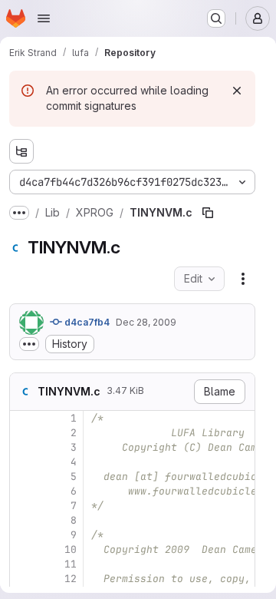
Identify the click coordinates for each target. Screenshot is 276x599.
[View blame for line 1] (23, 418)
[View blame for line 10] (23, 549)
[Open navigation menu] (43, 18)
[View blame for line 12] (23, 578)
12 (70, 578)
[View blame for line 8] (23, 520)
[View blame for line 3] (23, 447)
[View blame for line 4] (23, 462)
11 (70, 564)
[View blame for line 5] (23, 476)
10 (70, 549)
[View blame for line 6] (23, 491)
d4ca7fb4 (86, 322)
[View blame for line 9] (23, 535)
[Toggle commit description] (29, 344)
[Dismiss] (237, 90)
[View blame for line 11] (23, 564)
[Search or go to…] (216, 18)
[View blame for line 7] (23, 505)
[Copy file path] (208, 212)
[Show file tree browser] (21, 151)
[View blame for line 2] (23, 432)
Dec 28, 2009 (146, 322)
